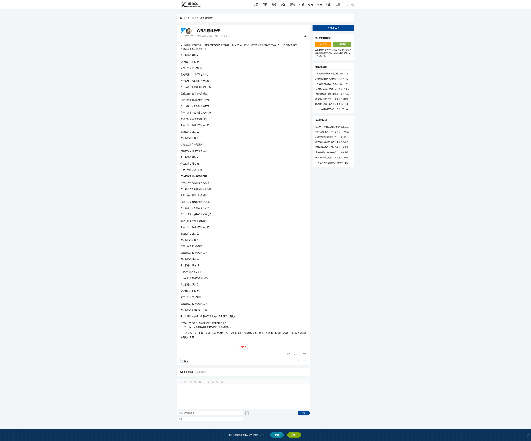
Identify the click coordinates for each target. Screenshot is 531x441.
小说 (301, 4)
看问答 (186, 18)
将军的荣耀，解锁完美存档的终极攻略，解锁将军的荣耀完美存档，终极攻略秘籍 (350, 152)
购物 (328, 4)
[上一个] (299, 360)
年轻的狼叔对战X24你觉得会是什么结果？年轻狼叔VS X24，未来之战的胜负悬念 (350, 73)
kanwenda (189, 35)
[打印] (305, 36)
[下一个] (305, 360)
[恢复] (217, 381)
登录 (325, 44)
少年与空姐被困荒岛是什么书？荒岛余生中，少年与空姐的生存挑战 (344, 109)
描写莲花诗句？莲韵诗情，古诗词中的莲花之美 (335, 89)
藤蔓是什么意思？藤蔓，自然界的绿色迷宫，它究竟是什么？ (341, 142)
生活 (337, 4)
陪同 (304, 353)
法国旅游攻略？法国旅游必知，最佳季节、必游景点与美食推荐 (342, 147)
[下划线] (204, 381)
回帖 (186, 361)
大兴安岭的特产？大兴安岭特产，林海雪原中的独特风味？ (340, 132)
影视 (264, 4)
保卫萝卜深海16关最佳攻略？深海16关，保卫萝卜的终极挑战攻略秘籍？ (346, 127)
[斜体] (208, 381)
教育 (310, 4)
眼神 (289, 353)
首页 (255, 4)
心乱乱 (296, 353)
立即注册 (342, 44)
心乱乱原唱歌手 (206, 18)
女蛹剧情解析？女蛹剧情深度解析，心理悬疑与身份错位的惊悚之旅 (344, 79)
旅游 (283, 4)
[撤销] (213, 381)
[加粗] (200, 381)
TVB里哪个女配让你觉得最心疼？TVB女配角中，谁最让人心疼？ (343, 84)
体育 (319, 4)
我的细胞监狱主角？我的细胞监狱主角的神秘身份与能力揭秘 (341, 104)
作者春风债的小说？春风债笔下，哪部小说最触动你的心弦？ (341, 157)
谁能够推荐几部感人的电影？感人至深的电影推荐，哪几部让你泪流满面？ (347, 94)
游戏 (274, 4)
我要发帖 (335, 28)
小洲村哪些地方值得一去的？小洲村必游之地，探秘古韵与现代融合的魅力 (347, 137)
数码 (292, 4)
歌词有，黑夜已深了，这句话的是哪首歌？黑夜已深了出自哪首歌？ (344, 99)
